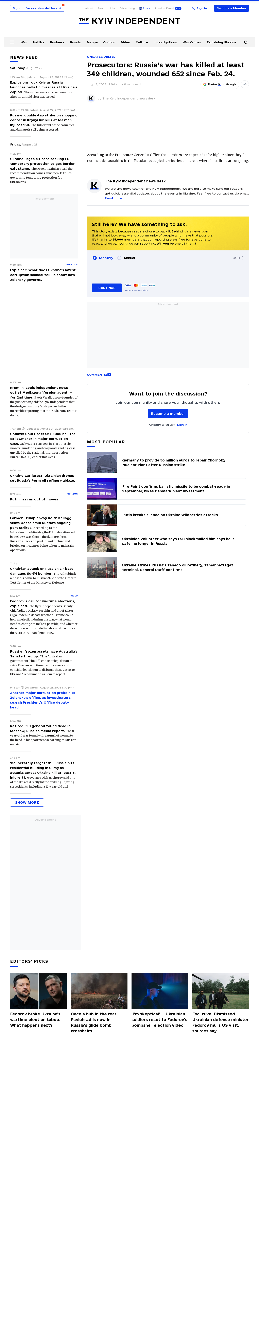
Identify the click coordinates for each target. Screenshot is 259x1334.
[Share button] (245, 84)
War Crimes (192, 42)
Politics (39, 42)
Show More (27, 802)
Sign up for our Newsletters (37, 8)
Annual (129, 258)
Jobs (112, 8)
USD (236, 258)
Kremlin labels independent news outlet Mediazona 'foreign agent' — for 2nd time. (41, 392)
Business (57, 42)
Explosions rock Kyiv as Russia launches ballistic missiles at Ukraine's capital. (43, 87)
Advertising (127, 8)
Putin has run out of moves (34, 499)
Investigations (165, 42)
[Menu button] (12, 42)
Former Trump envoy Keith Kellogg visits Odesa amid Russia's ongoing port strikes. (40, 522)
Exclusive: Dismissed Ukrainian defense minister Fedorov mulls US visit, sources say (220, 1022)
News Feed (24, 57)
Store (147, 8)
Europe (92, 42)
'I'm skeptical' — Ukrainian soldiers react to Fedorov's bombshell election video (159, 1019)
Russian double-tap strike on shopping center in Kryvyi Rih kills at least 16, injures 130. (43, 120)
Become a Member (231, 8)
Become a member (168, 413)
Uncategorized (101, 56)
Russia (75, 42)
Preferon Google (222, 84)
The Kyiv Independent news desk (128, 98)
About (89, 8)
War (24, 42)
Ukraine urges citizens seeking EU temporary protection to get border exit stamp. (42, 163)
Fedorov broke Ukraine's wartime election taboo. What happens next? (35, 1019)
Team (101, 8)
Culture (142, 42)
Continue (106, 288)
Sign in (182, 424)
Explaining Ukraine (221, 42)
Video (125, 42)
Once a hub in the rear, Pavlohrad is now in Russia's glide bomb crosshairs (94, 1022)
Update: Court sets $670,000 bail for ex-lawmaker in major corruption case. (42, 438)
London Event (164, 8)
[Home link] (129, 21)
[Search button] (246, 42)
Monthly (106, 258)
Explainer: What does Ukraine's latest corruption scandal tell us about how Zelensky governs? (43, 274)
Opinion (109, 42)
